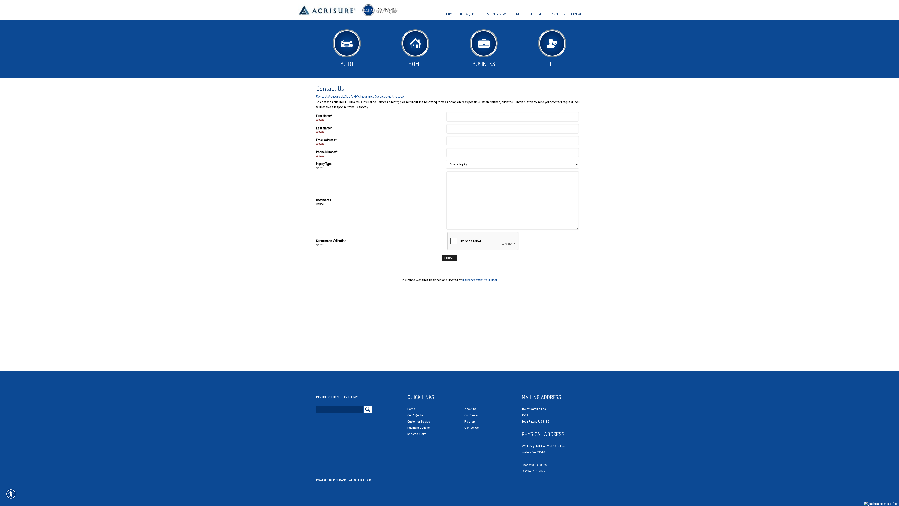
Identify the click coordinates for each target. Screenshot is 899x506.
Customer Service (418, 421)
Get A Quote (415, 415)
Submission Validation (331, 241)
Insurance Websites (415, 280)
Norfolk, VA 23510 (533, 452)
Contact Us (471, 427)
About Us (470, 409)
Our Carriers (472, 415)
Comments (323, 200)
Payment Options (418, 427)
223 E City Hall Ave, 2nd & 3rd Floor (544, 446)
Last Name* (324, 128)
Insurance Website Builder (479, 280)
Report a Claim (416, 434)
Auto (346, 63)
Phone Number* (327, 152)
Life (552, 63)
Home (415, 63)
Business (483, 63)
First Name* (324, 116)
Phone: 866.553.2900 (535, 465)
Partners (469, 421)
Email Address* (326, 140)
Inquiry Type (324, 164)
